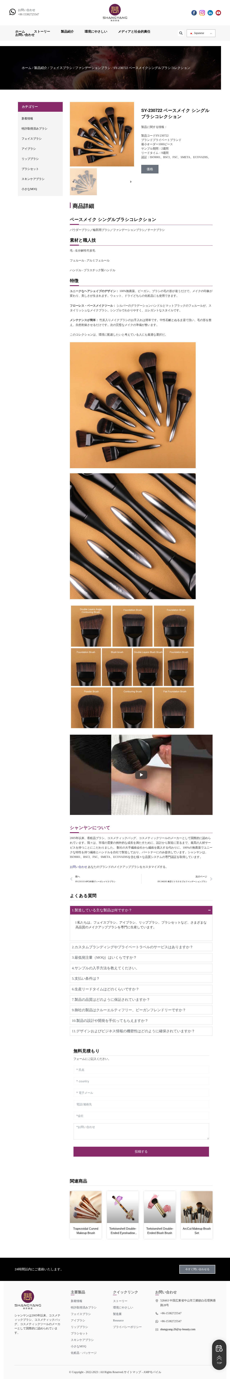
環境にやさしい (96, 31)
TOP (219, 1363)
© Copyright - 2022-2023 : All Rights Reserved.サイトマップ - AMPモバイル (115, 1372)
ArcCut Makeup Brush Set (197, 1231)
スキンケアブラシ (33, 178)
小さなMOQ (29, 189)
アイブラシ (29, 148)
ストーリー (42, 31)
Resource (118, 1320)
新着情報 (27, 118)
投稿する (141, 1151)
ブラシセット (30, 168)
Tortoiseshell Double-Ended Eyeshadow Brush (122, 1231)
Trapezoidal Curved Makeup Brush (85, 1231)
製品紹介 (67, 31)
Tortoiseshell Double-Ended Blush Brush (159, 1231)
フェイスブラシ (61, 68)
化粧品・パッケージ (84, 1352)
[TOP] (219, 1358)
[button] (181, 33)
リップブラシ (30, 158)
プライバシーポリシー (127, 1326)
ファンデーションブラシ (93, 68)
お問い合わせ (25, 34)
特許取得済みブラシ (34, 128)
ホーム (20, 31)
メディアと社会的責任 (134, 31)
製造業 (117, 1313)
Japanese (198, 33)
